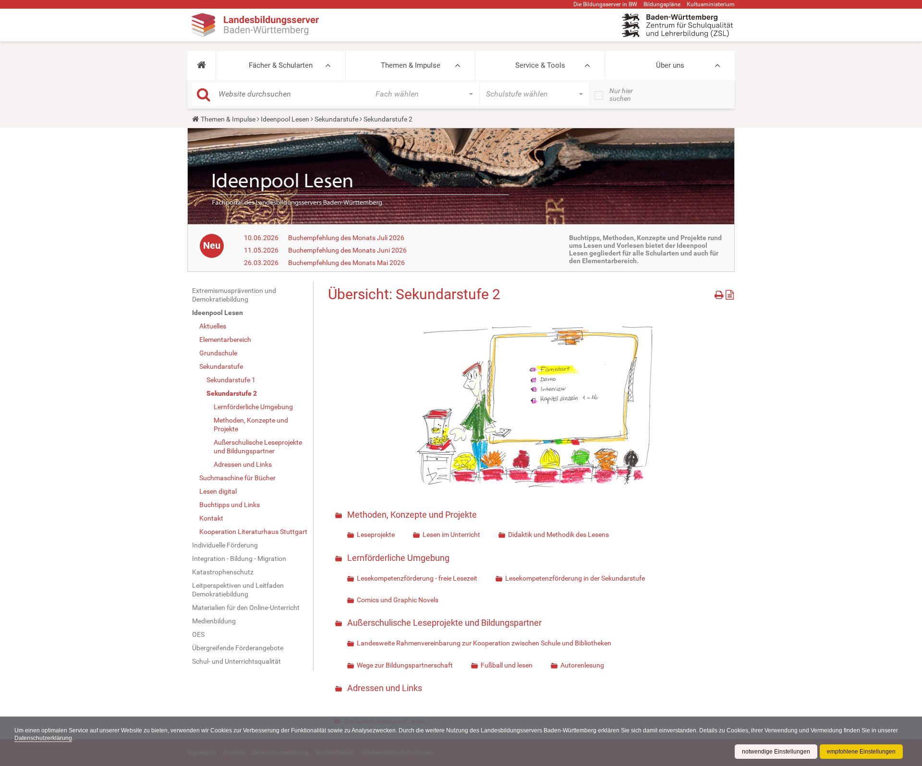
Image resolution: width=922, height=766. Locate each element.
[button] (201, 65)
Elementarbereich (225, 339)
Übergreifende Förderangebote (237, 648)
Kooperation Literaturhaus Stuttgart (253, 531)
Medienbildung (214, 621)
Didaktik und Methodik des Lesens (558, 534)
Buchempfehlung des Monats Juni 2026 (347, 250)
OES (198, 634)
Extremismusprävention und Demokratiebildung (234, 295)
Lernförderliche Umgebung (253, 407)
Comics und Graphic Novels (397, 600)
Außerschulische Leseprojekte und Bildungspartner (258, 446)
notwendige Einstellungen (776, 751)
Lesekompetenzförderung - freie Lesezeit (417, 578)
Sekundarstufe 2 (231, 393)
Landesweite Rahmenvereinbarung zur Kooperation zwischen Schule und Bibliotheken (484, 643)
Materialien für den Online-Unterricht (246, 607)
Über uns (670, 65)
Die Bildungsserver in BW (605, 4)
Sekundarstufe (336, 119)
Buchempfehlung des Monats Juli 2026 (346, 238)
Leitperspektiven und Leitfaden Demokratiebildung (238, 590)
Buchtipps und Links (229, 505)
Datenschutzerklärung (43, 738)
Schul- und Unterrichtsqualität (236, 661)
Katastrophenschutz (223, 572)
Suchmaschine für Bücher (237, 478)
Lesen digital (218, 491)
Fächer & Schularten (281, 65)
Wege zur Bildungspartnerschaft (405, 665)
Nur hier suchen (621, 94)
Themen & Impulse (410, 65)
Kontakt (211, 518)
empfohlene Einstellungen (861, 751)
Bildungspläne (661, 4)
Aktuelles (212, 326)
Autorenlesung (582, 665)
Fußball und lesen (507, 665)
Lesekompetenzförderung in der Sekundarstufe (575, 578)
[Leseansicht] (730, 293)
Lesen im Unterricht (451, 534)
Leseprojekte (376, 534)
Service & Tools (540, 65)
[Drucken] (720, 293)
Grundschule (218, 353)
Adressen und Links (243, 464)
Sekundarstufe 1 (230, 380)
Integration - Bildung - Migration (239, 558)
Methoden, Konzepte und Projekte (251, 424)
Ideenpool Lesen (285, 119)
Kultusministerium (711, 4)
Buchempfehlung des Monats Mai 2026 (346, 263)
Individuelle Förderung (225, 545)
